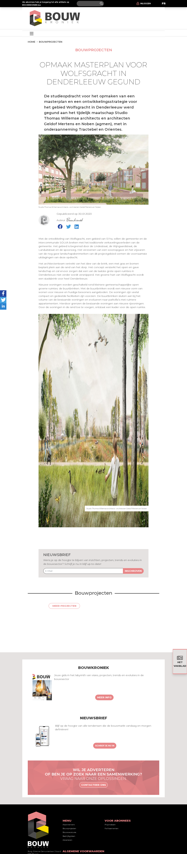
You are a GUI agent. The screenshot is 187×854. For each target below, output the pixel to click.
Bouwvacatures (69, 832)
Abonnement (69, 825)
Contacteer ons (93, 784)
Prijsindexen (110, 825)
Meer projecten (64, 605)
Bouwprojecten (50, 41)
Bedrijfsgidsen (69, 836)
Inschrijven (133, 570)
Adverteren (67, 840)
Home (31, 41)
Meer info (104, 697)
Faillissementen (112, 828)
